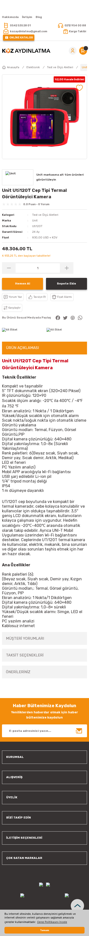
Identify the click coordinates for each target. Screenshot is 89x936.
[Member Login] (73, 51)
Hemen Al (22, 283)
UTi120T (9, 501)
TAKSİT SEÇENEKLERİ (25, 655)
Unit (35, 220)
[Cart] (83, 51)
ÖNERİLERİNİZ (18, 672)
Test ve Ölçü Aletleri (45, 215)
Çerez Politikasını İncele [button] (52, 922)
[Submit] (79, 730)
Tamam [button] (44, 930)
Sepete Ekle (66, 283)
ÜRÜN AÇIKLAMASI (22, 348)
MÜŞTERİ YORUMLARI (25, 638)
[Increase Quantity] (66, 268)
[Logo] (26, 51)
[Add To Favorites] (79, 87)
